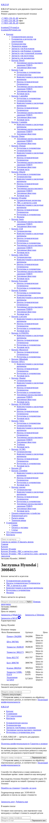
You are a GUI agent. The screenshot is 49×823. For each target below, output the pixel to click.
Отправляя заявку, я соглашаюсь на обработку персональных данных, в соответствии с (24, 699)
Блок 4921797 (13, 657)
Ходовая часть (23, 93)
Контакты (10, 534)
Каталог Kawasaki (19, 281)
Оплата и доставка (19, 527)
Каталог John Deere (20, 255)
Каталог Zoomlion (19, 470)
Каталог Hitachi (18, 172)
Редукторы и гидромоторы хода (20, 732)
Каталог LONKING (20, 333)
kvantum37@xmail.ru (10, 27)
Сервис (14, 525)
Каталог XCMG (18, 449)
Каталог (9, 34)
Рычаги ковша (17, 518)
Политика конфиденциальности (15, 744)
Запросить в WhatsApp (11, 615)
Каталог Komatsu (19, 290)
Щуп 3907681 (13, 642)
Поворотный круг (19, 516)
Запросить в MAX (9, 618)
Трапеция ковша (18, 520)
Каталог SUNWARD (20, 404)
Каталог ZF (16, 468)
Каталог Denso (18, 136)
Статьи (14, 530)
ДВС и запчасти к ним (27, 203)
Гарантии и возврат (39, 744)
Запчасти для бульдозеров (22, 48)
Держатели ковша (19, 46)
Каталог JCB (17, 229)
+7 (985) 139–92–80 (9, 18)
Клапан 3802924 (14, 668)
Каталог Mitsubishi (19, 359)
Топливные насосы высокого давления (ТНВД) (30, 64)
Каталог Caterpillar (19, 96)
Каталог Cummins (19, 122)
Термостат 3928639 (15, 647)
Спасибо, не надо (28, 788)
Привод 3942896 (14, 636)
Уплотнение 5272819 (12, 678)
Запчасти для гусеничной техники (26, 53)
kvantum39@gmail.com (11, 30)
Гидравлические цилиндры (29, 200)
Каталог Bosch (17, 60)
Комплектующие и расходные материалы (24, 588)
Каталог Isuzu (17, 219)
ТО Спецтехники (14, 532)
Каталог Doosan (18, 146)
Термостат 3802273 (15, 652)
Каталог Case (17, 70)
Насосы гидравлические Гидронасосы (27, 83)
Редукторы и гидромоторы (29, 72)
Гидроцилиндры (18, 44)
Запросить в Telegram (35, 615)
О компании (11, 523)
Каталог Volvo (17, 421)
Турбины (21, 444)
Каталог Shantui (18, 378)
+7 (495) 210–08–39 (9, 20)
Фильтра (20, 217)
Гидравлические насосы (22, 37)
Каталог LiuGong (19, 316)
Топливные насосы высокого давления (23, 730)
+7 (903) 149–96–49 (9, 23)
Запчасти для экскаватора (22, 58)
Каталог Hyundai (18, 198)
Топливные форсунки (26, 67)
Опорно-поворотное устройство (25, 513)
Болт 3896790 (13, 663)
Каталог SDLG (18, 361)
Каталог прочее (18, 487)
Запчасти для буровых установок (26, 51)
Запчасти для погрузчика (22, 56)
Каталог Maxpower (19, 350)
